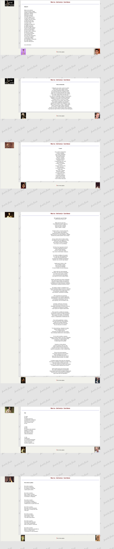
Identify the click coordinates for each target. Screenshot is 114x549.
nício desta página (60, 51)
